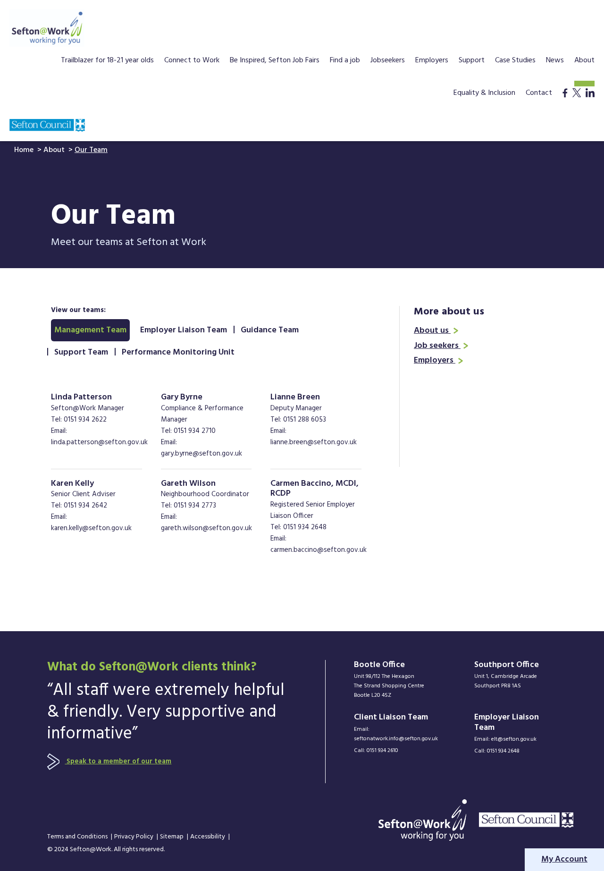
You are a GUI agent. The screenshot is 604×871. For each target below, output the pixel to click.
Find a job (345, 61)
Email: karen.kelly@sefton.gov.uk (91, 522)
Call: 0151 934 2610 (376, 750)
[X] (576, 102)
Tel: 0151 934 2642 (79, 505)
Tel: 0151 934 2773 (188, 505)
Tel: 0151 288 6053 (298, 419)
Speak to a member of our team (118, 761)
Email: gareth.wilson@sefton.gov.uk (206, 522)
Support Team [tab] (81, 352)
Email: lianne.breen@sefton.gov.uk (313, 436)
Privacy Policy (134, 837)
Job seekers (437, 346)
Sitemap (172, 837)
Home (24, 150)
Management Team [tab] (90, 330)
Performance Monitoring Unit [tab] (178, 352)
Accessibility (208, 837)
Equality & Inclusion (484, 94)
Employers (431, 61)
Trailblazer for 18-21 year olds (107, 61)
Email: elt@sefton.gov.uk (505, 739)
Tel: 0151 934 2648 (298, 527)
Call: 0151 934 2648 (497, 751)
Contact (539, 94)
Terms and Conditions (78, 837)
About (584, 61)
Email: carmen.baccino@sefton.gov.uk (318, 544)
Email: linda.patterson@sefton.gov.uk (99, 436)
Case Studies (515, 61)
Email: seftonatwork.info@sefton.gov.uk (395, 734)
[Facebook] (565, 102)
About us (432, 331)
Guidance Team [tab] (270, 330)
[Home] (46, 28)
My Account (564, 859)
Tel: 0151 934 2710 (188, 431)
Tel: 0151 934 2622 (79, 419)
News (555, 61)
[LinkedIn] (590, 102)
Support (472, 61)
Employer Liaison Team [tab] (183, 330)
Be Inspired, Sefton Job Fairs (274, 61)
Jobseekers (387, 61)
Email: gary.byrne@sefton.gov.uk (201, 448)
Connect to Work (191, 61)
